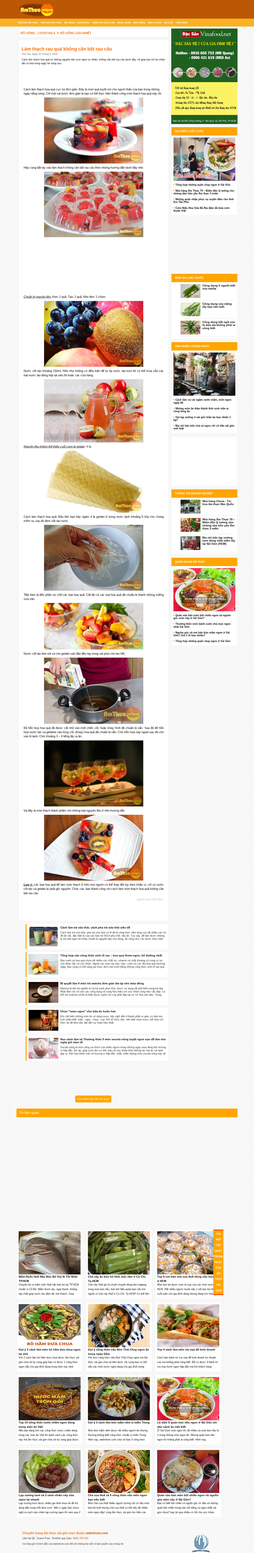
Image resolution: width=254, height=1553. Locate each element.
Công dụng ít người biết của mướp (218, 287)
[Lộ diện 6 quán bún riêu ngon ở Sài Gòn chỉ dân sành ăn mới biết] (204, 589)
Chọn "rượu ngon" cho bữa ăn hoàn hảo (88, 1011)
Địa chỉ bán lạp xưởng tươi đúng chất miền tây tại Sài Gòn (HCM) (218, 540)
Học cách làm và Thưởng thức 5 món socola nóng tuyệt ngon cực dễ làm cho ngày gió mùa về (113, 1041)
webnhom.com (97, 1533)
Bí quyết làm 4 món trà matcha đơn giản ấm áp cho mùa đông (102, 983)
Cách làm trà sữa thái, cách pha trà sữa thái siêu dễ (95, 927)
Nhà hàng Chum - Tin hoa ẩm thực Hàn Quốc (218, 503)
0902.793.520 (80, 1538)
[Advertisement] (94, 265)
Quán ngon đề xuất (190, 561)
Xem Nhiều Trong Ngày (192, 346)
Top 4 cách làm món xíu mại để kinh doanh (186, 1349)
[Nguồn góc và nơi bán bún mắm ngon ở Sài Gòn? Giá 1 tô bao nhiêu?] (204, 159)
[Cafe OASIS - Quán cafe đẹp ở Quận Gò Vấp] (204, 373)
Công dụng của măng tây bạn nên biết (217, 305)
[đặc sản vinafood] (204, 76)
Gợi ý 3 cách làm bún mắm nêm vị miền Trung (119, 1422)
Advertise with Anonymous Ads (204, 269)
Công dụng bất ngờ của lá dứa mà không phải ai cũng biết (218, 325)
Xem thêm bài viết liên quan (93, 1098)
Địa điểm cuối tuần (189, 131)
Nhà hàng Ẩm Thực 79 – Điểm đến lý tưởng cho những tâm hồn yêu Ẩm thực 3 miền (218, 524)
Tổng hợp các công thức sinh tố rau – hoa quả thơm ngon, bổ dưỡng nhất (111, 955)
